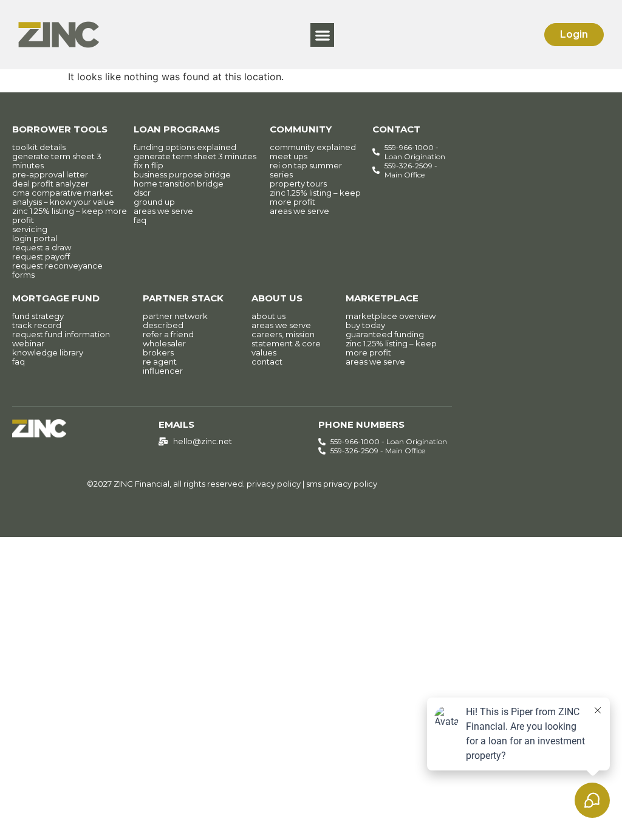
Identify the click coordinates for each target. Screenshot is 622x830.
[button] (322, 35)
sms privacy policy (341, 484)
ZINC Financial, (142, 484)
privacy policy (274, 484)
